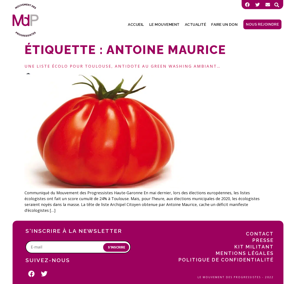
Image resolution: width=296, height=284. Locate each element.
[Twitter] (257, 4)
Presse (263, 240)
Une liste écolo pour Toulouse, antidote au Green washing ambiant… (122, 66)
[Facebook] (247, 4)
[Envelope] (267, 4)
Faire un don (224, 24)
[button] (276, 5)
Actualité (195, 24)
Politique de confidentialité (226, 260)
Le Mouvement (164, 24)
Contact (260, 234)
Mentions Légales (245, 253)
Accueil (136, 24)
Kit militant (254, 247)
